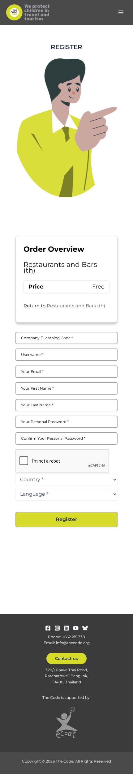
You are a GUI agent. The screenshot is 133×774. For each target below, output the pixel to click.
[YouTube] (76, 628)
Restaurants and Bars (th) (76, 306)
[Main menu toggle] (121, 12)
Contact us (66, 658)
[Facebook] (48, 628)
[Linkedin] (66, 628)
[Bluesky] (85, 628)
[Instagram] (57, 628)
